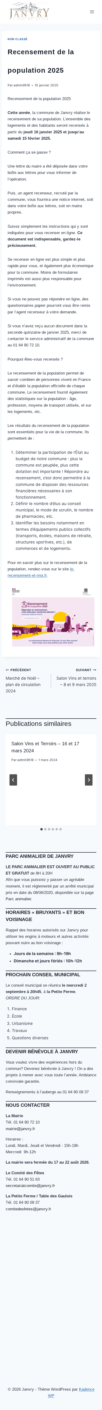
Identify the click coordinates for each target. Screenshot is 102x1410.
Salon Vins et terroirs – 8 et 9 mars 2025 (76, 677)
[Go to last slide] (13, 780)
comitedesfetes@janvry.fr (28, 1209)
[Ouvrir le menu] (92, 11)
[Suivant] (89, 780)
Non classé (18, 39)
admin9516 (22, 85)
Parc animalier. (19, 899)
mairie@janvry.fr (20, 1129)
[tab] (41, 829)
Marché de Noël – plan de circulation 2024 (23, 680)
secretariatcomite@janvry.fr (30, 1185)
